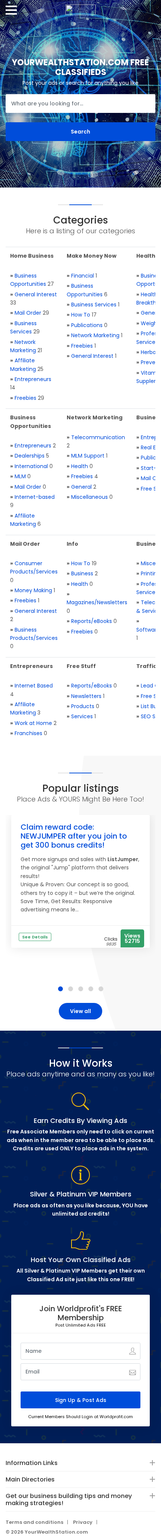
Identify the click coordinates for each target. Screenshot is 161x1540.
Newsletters (86, 696)
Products (82, 706)
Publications (87, 325)
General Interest (36, 294)
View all (80, 1011)
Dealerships (30, 455)
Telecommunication (98, 437)
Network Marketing (95, 335)
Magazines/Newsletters (97, 602)
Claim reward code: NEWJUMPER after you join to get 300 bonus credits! (74, 836)
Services (82, 716)
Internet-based (35, 497)
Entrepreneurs (33, 379)
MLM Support (87, 455)
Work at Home (33, 723)
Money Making (33, 590)
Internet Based (34, 685)
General (81, 487)
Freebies (25, 398)
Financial (82, 275)
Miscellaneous (89, 497)
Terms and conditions (34, 1522)
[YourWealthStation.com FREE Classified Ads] (80, 7)
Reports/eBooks (91, 621)
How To (80, 314)
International (31, 466)
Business (82, 573)
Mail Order (28, 313)
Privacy (82, 1522)
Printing (150, 573)
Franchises (28, 733)
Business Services (93, 304)
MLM (20, 476)
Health (79, 466)
